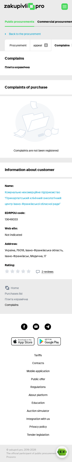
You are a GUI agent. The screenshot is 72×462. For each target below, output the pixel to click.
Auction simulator (38, 411)
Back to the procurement (25, 34)
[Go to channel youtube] (36, 326)
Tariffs (38, 355)
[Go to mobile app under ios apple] (22, 341)
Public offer (38, 379)
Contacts (38, 363)
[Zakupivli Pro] (24, 6)
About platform (38, 395)
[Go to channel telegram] (48, 326)
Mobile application (38, 371)
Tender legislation (38, 435)
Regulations (38, 387)
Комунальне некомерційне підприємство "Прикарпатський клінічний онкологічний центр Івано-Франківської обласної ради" (33, 198)
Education (38, 403)
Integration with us (38, 419)
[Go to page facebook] (24, 326)
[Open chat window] (62, 452)
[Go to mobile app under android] (49, 341)
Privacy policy (38, 426)
